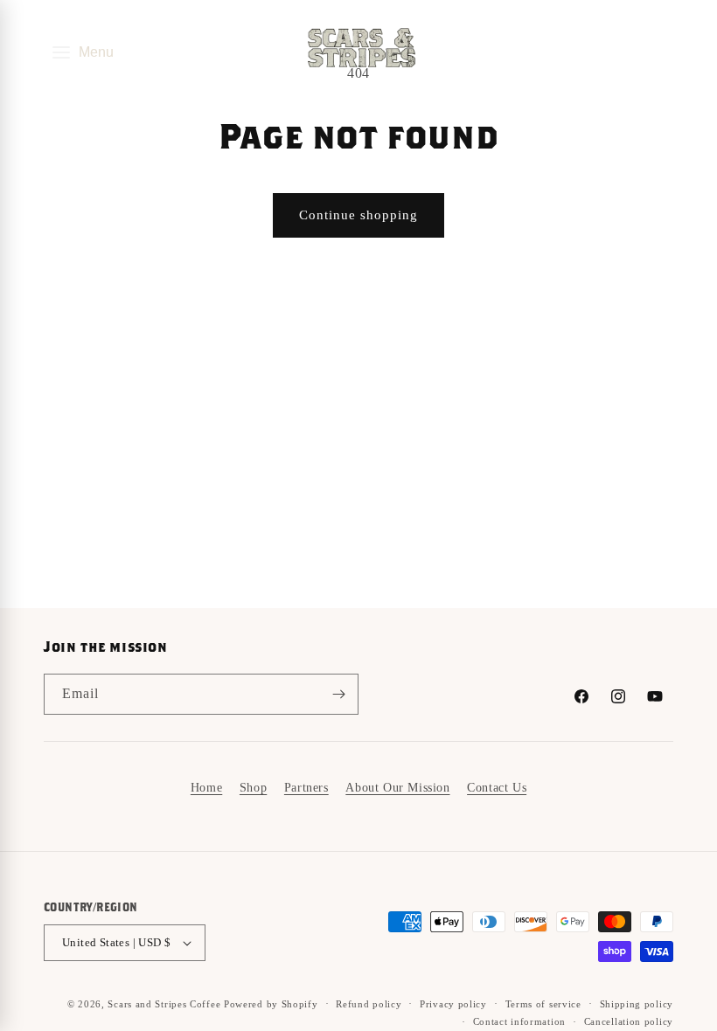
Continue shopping (358, 215)
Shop (253, 787)
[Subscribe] (338, 694)
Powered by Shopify (271, 1004)
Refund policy (368, 1004)
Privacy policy (453, 1004)
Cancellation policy (628, 1021)
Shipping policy (637, 1004)
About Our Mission (397, 787)
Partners (306, 787)
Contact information (519, 1021)
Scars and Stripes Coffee (164, 1004)
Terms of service (543, 1004)
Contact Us (496, 787)
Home (206, 787)
